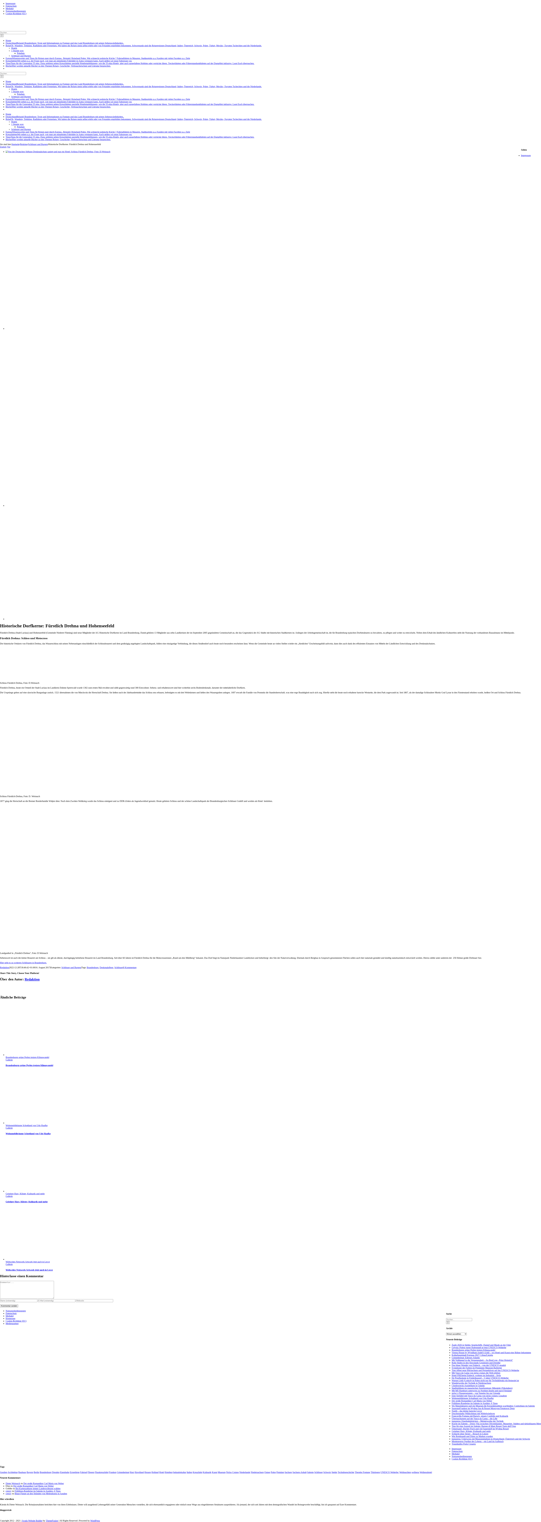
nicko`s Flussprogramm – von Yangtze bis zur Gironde (476, 1393)
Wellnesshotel (426, 1472)
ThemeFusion (52, 1520)
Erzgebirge (75, 1472)
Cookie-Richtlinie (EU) (462, 1459)
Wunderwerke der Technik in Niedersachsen (471, 1383)
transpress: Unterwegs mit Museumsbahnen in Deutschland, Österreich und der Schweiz (491, 1439)
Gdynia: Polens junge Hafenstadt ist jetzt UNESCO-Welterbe (479, 1347)
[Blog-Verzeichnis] (5, 1516)
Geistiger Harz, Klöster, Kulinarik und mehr (25, 1193)
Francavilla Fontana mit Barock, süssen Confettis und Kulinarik (480, 1416)
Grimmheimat (123, 1472)
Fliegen (91, 1472)
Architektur (13, 1472)
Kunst (214, 1472)
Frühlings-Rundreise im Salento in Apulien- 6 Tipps (475, 1403)
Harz (132, 1472)
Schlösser (118, 967)
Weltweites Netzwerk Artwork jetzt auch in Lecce (28, 1262)
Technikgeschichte (346, 1472)
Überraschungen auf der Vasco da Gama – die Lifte (474, 1418)
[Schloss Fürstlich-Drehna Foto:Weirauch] (123, 505)
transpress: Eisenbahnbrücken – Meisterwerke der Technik (478, 1421)
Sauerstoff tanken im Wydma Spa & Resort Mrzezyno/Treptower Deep (483, 1408)
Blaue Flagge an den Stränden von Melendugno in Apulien (41, 1493)
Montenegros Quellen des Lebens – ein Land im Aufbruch (478, 1441)
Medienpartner (12, 1323)
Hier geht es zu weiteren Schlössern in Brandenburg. (23, 963)
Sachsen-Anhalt (299, 1472)
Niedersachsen (257, 1472)
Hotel (161, 1472)
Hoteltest (169, 1472)
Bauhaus (22, 1472)
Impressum (456, 1449)
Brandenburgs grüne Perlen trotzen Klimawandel (27, 1057)
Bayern (30, 1472)
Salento (310, 1472)
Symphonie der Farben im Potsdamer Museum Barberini (477, 1368)
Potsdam (280, 1472)
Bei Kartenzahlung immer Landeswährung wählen (37, 1488)
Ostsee (267, 1472)
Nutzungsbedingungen (462, 1456)
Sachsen (288, 1472)
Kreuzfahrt (197, 1472)
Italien (189, 1472)
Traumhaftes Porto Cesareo (464, 1444)
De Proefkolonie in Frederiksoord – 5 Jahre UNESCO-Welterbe (480, 1378)
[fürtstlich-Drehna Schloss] (90, 619)
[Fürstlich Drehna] (123, 328)
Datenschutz (457, 1451)
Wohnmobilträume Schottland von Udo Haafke (27, 1125)
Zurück (3, 147)
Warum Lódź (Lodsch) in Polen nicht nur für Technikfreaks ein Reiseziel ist (485, 1380)
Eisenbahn (64, 1472)
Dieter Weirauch (13, 1483)
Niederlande (244, 1472)
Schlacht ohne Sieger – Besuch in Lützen (470, 1434)
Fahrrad (83, 1472)
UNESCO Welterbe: (390, 1472)
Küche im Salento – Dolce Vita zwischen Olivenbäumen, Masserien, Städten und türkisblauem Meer (496, 1423)
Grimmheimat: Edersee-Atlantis (466, 1357)
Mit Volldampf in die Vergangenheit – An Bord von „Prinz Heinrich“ (482, 1360)
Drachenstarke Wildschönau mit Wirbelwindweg (473, 1413)
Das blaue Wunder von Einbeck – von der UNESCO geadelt (479, 1365)
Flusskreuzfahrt (101, 1472)
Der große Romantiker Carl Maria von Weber (472, 1401)
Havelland (139, 1472)
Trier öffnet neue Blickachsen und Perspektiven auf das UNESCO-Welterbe (485, 1370)
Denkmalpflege (106, 967)
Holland (155, 1472)
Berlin (36, 1472)
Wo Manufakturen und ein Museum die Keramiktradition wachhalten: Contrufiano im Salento (493, 1406)
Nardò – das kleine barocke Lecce (467, 1411)
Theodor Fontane (362, 1472)
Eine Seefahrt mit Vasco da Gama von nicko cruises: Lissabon (479, 1396)
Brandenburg (92, 967)
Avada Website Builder (32, 1520)
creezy (8, 1491)
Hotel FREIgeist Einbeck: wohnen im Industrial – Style (476, 1375)
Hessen (147, 1472)
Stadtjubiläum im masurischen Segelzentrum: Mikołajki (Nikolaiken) (482, 1388)
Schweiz (327, 1472)
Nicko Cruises (232, 1472)
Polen (273, 1472)
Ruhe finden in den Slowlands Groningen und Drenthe (476, 1363)
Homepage (10, 1318)
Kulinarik (207, 1472)
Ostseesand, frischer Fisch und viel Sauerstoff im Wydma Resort (480, 1429)
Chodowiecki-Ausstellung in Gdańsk (468, 1385)
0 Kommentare (130, 967)
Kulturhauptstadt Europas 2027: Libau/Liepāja (472, 1355)
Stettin (334, 1472)
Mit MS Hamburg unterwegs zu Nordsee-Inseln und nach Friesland (482, 1390)
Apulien (3, 1472)
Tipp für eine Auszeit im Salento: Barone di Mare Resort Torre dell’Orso (484, 1426)
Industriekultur (179, 1472)
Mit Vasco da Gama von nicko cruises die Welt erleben (476, 1373)
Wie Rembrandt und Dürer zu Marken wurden (472, 1436)
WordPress (95, 1520)
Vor (8, 147)
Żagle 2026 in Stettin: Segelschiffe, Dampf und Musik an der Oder (481, 1345)
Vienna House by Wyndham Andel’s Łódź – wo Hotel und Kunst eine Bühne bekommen (491, 1352)
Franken (112, 1472)
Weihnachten (405, 1472)
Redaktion (4, 967)
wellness (415, 1472)
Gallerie (9, 1060)
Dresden (55, 1472)
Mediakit (456, 1454)
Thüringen (375, 1472)
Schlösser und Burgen (71, 967)
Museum (222, 1472)
